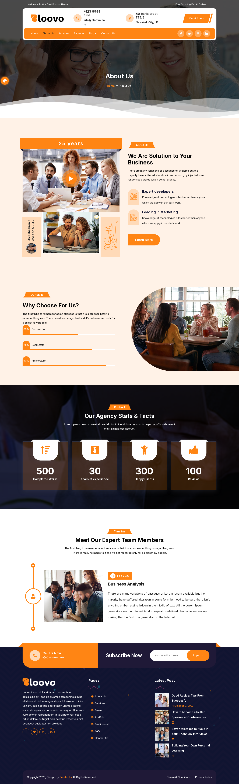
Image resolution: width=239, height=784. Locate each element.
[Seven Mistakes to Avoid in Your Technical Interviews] (162, 734)
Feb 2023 (120, 610)
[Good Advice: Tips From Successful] (162, 700)
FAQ (97, 731)
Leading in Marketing (160, 212)
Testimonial (101, 724)
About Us (48, 33)
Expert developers (158, 191)
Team (98, 710)
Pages (77, 33)
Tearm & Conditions (179, 777)
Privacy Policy (203, 777)
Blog (91, 33)
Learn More (144, 240)
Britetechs (65, 777)
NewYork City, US (147, 22)
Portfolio (100, 717)
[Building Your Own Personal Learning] (162, 750)
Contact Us (108, 33)
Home (34, 33)
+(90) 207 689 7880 (53, 657)
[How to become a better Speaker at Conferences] (162, 717)
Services (63, 33)
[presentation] (33, 629)
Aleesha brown (29, 230)
